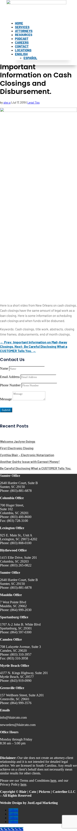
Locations (23, 50)
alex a (6, 102)
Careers (22, 42)
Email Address (10, 377)
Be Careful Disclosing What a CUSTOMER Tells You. (35, 468)
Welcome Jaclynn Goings (17, 441)
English (21, 54)
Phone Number (10, 385)
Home (19, 23)
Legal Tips (33, 102)
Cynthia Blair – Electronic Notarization (27, 455)
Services (22, 27)
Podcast (21, 39)
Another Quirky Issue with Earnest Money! (30, 462)
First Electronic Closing (16, 448)
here (53, 780)
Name (4, 368)
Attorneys (24, 31)
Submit (6, 410)
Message (6, 399)
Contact (22, 46)
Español (30, 58)
